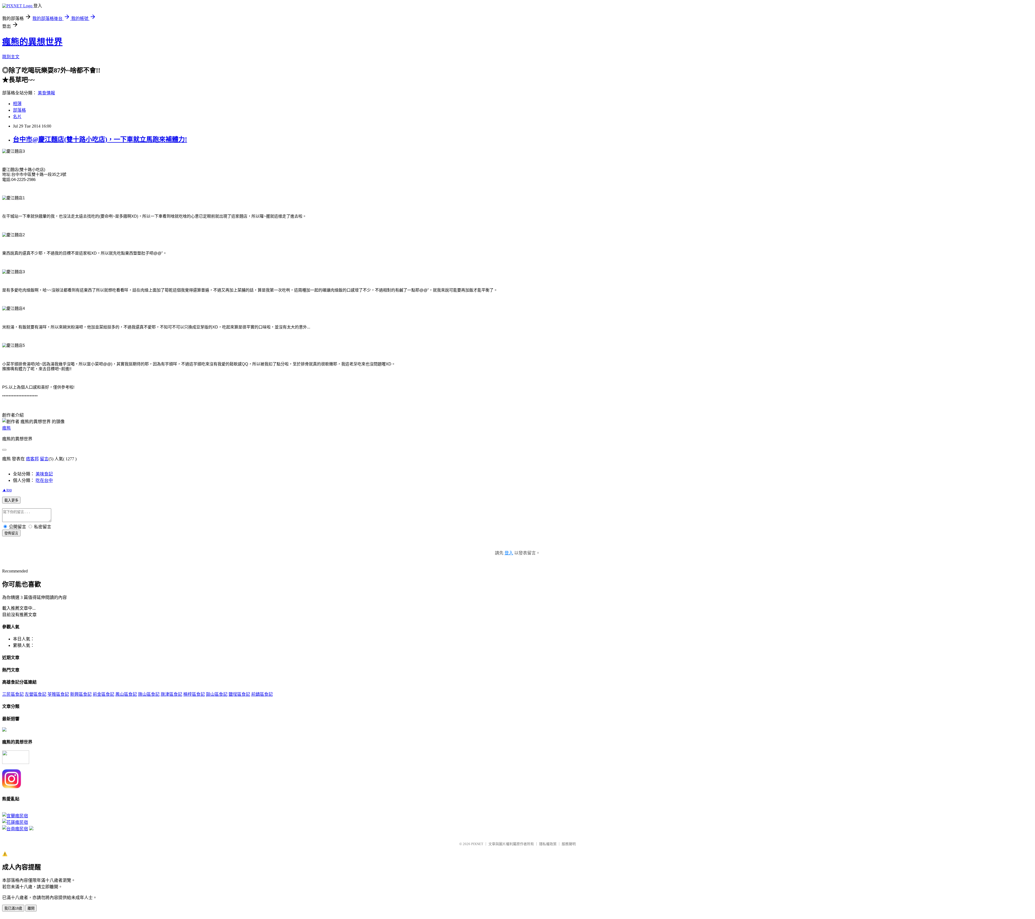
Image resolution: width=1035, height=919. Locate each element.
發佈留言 (11, 533)
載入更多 (11, 500)
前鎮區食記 (262, 694)
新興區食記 (81, 694)
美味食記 (44, 474)
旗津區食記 (171, 694)
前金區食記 (103, 694)
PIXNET (477, 844)
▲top (7, 490)
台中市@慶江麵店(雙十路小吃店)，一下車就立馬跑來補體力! (100, 139)
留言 (44, 459)
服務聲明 (569, 844)
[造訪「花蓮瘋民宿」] (15, 822)
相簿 (17, 103)
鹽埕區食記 (239, 694)
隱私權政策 (548, 844)
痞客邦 (32, 459)
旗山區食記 (149, 694)
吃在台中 (44, 480)
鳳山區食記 (126, 694)
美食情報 (46, 93)
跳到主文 (10, 56)
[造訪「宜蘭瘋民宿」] (15, 816)
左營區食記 (35, 694)
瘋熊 (6, 428)
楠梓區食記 (194, 694)
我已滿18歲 (13, 908)
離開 (30, 908)
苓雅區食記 (58, 694)
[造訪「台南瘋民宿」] (15, 829)
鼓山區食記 (216, 694)
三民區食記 (13, 694)
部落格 (19, 110)
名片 (17, 116)
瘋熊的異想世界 (32, 42)
